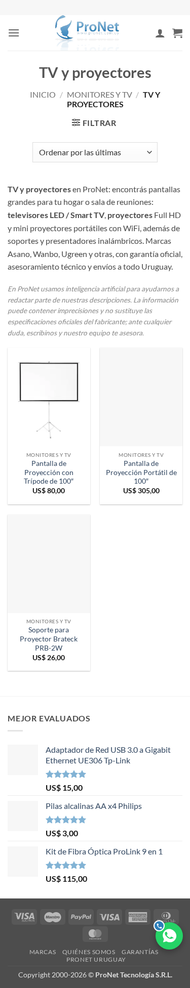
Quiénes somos (89, 952)
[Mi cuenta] (160, 33)
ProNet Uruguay (96, 959)
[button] (14, 32)
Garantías (140, 952)
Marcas (42, 952)
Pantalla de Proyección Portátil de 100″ (141, 472)
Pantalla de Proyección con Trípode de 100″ (48, 472)
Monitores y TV (99, 94)
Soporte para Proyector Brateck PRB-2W (49, 639)
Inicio (43, 94)
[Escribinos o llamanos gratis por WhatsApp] (169, 936)
